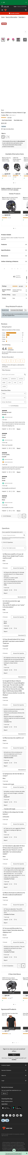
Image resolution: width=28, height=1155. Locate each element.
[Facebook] (3, 1115)
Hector (5, 935)
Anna (4, 856)
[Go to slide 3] (13, 39)
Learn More (4, 1104)
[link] (7, 117)
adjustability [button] (5, 378)
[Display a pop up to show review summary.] (21, 176)
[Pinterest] (17, 1115)
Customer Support (5, 1065)
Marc (4, 778)
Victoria (4, 414)
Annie (3, 480)
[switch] (15, 276)
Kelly (4, 609)
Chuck (4, 437)
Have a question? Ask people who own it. (12, 532)
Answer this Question (18, 568)
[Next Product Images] (25, 31)
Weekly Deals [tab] (5, 310)
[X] (6, 1115)
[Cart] (26, 10)
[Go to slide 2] (8, 39)
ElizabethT (7, 796)
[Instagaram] (10, 1115)
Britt (4, 560)
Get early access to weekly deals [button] (13, 1153)
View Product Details (7, 120)
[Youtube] (14, 1115)
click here (15, 189)
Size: (2, 133)
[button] (11, 212)
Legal (2, 1080)
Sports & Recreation (11, 17)
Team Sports (22, 17)
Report (18, 429)
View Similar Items (18, 120)
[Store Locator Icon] (2, 7)
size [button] (20, 382)
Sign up (4, 1093)
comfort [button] (4, 386)
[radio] (3, 137)
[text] (6, 176)
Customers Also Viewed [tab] (17, 310)
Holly (5, 584)
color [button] (15, 382)
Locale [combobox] (3, 397)
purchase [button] (21, 378)
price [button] (10, 382)
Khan (3, 499)
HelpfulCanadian (8, 757)
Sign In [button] (14, 1054)
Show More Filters (6, 390)
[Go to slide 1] (3, 39)
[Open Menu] (2, 10)
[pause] (4, 2)
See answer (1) (22, 635)
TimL (5, 664)
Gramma (5, 697)
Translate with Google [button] (8, 784)
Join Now (14, 1059)
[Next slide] (26, 2)
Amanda (5, 897)
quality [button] (3, 382)
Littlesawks (6, 816)
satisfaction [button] (13, 378)
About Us (3, 1075)
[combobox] (15, 402)
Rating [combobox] (3, 393)
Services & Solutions (6, 1070)
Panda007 (5, 646)
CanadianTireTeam (9, 878)
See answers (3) (22, 597)
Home (3, 17)
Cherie (4, 740)
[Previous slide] (2, 2)
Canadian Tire (8, 721)
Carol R (4, 456)
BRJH (5, 623)
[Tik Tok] (21, 1115)
